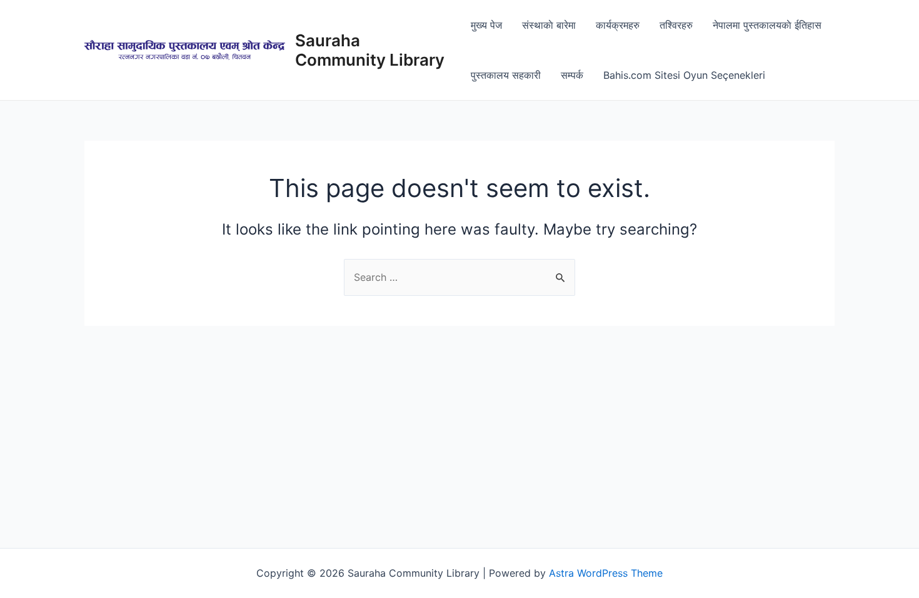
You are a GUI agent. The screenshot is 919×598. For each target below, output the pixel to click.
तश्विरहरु (676, 25)
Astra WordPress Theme (606, 573)
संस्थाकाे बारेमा (549, 25)
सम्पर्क (572, 75)
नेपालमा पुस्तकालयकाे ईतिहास (767, 25)
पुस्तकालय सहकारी (506, 75)
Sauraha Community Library (369, 50)
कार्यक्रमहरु (618, 25)
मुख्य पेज (486, 25)
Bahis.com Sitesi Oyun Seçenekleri (684, 75)
